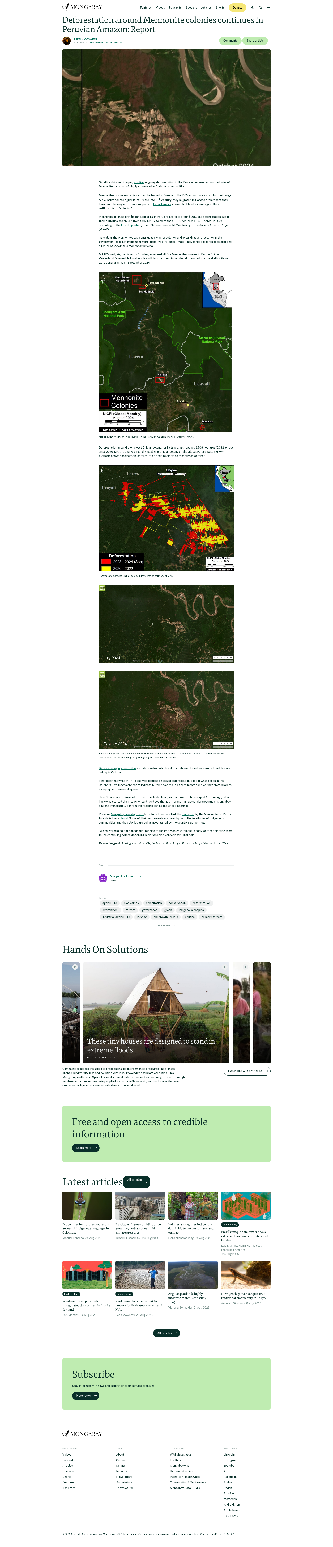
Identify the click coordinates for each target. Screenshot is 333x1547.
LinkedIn (229, 1454)
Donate (237, 7)
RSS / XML (231, 1515)
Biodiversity (131, 903)
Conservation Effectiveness (188, 1482)
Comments (230, 40)
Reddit (228, 1488)
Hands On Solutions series (245, 1071)
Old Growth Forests (166, 917)
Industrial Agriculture (116, 917)
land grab (188, 814)
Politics (190, 917)
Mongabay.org (179, 1465)
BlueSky (229, 1493)
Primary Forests (212, 917)
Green (168, 910)
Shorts (220, 7)
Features (146, 7)
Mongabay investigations (127, 814)
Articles (206, 7)
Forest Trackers (113, 43)
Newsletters (124, 1476)
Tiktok (228, 1482)
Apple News (232, 1510)
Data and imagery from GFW (117, 768)
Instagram (230, 1460)
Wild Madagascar (181, 1454)
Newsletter (83, 1395)
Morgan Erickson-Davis (125, 876)
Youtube (229, 1465)
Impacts (121, 1471)
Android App (232, 1504)
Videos (160, 7)
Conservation (177, 903)
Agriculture (109, 903)
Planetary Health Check (185, 1476)
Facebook (230, 1476)
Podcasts (175, 7)
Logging (142, 917)
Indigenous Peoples (191, 910)
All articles (134, 1179)
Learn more (83, 1147)
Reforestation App (182, 1471)
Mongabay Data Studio (185, 1488)
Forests (130, 910)
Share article (255, 40)
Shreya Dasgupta (85, 38)
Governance (149, 910)
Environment (110, 910)
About (120, 1454)
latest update (130, 225)
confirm (139, 182)
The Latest (69, 1488)
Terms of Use (125, 1488)
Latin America (96, 43)
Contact (121, 1460)
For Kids (175, 1460)
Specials (191, 7)
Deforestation (201, 903)
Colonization (154, 903)
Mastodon (230, 1499)
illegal (124, 818)
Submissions (124, 1482)
